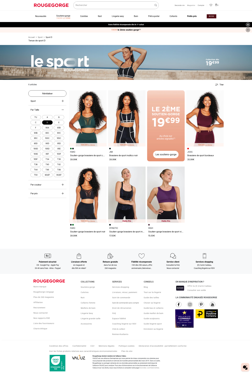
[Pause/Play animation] (248, 25)
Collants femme (88, 303)
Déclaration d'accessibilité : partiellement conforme (163, 346)
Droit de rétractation (121, 308)
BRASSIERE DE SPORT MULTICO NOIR (123, 155)
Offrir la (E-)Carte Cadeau (199, 286)
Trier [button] (221, 85)
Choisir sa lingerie (152, 303)
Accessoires (86, 324)
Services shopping (120, 287)
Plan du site (126, 351)
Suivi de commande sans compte (125, 303)
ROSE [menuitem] (211, 16)
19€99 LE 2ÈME (63, 18)
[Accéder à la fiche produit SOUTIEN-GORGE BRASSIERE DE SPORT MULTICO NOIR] (127, 195)
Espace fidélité (119, 318)
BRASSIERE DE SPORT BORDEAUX (200, 155)
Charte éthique (40, 329)
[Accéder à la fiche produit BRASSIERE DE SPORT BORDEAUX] (205, 118)
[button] (103, 93)
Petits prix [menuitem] (192, 16)
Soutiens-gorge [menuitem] (63, 16)
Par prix (34, 193)
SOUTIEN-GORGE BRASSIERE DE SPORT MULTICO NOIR (130, 231)
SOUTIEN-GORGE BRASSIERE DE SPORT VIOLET (166, 231)
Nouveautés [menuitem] (40, 16)
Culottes (85, 292)
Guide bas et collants (153, 308)
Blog (146, 287)
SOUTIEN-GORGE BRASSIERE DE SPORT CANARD (89, 155)
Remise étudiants (120, 334)
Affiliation (38, 302)
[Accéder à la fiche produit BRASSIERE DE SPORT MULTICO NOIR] (127, 118)
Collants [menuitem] (173, 16)
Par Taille (34, 109)
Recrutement (39, 308)
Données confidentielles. (149, 368)
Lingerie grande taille (90, 318)
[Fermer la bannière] (248, 30)
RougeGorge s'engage (43, 292)
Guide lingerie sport (153, 324)
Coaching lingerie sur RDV (124, 324)
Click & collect (118, 329)
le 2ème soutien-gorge (126, 30)
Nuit (83, 297)
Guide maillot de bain (153, 313)
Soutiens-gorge (88, 287)
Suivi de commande (121, 297)
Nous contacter (40, 313)
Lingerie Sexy (87, 313)
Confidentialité (79, 346)
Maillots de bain (88, 308)
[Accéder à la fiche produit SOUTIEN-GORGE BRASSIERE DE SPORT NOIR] (88, 195)
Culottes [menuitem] (84, 16)
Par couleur (35, 184)
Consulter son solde (196, 290)
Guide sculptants (152, 318)
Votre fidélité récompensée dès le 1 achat (126, 23)
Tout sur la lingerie (152, 292)
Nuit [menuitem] (100, 16)
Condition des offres (58, 346)
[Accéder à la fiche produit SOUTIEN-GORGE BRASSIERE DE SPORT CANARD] (88, 118)
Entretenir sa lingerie (153, 329)
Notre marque (39, 287)
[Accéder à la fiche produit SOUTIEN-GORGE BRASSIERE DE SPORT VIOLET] (166, 195)
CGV (92, 346)
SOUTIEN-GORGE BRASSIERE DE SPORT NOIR (87, 231)
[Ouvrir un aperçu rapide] (103, 93)
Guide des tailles (151, 297)
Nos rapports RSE (41, 318)
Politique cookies (127, 346)
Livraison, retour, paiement (124, 292)
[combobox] (116, 5)
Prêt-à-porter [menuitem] (153, 16)
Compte (201, 5)
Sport (33, 101)
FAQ (114, 313)
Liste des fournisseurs (43, 323)
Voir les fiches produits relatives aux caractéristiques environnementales (83, 351)
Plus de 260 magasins (43, 297)
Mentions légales (106, 346)
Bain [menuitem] (136, 16)
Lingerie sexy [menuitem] (118, 16)
